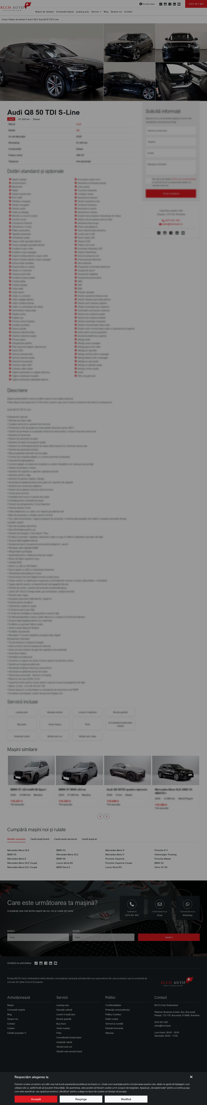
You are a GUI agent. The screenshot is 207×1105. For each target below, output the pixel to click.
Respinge (81, 1099)
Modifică (126, 1099)
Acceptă (36, 1099)
